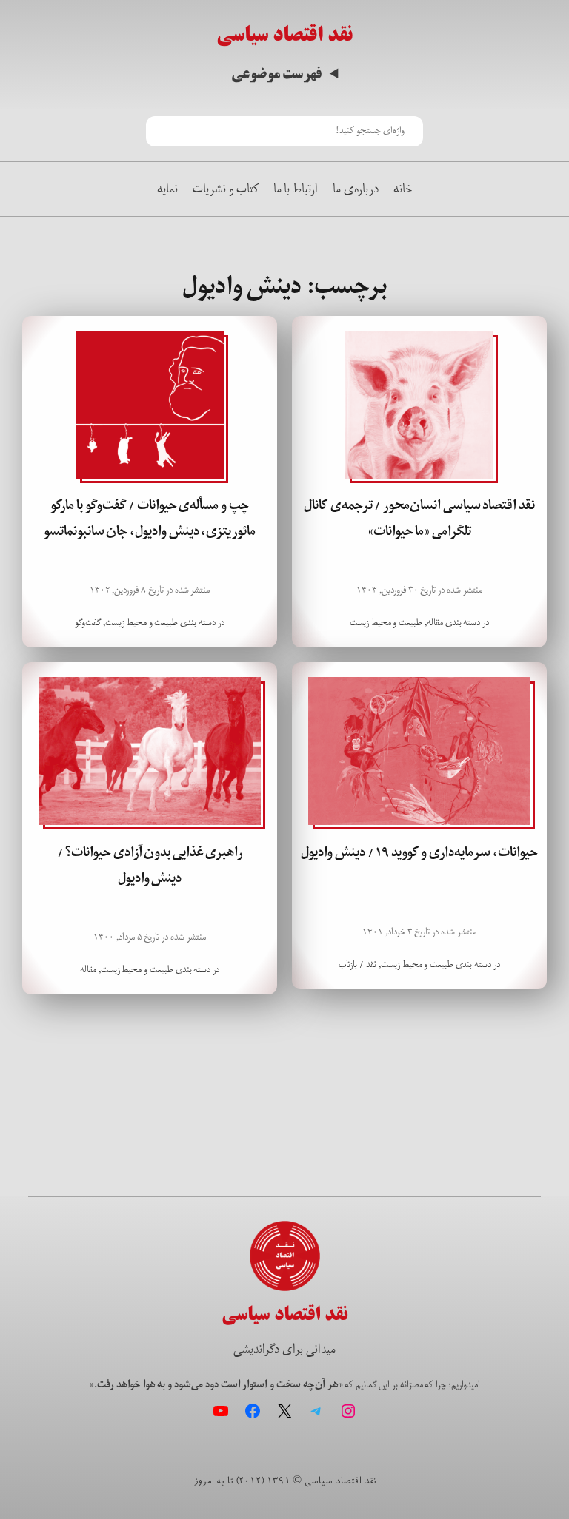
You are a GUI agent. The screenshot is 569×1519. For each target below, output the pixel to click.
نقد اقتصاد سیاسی (284, 34)
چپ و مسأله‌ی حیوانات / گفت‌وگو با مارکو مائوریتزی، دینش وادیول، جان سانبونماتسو (150, 518)
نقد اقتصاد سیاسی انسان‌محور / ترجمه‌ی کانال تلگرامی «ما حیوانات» (419, 518)
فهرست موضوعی (276, 74)
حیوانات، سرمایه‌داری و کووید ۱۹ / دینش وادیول (419, 852)
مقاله (435, 622)
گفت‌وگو (88, 622)
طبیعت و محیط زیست (386, 622)
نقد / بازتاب (357, 964)
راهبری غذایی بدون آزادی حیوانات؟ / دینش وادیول (150, 865)
